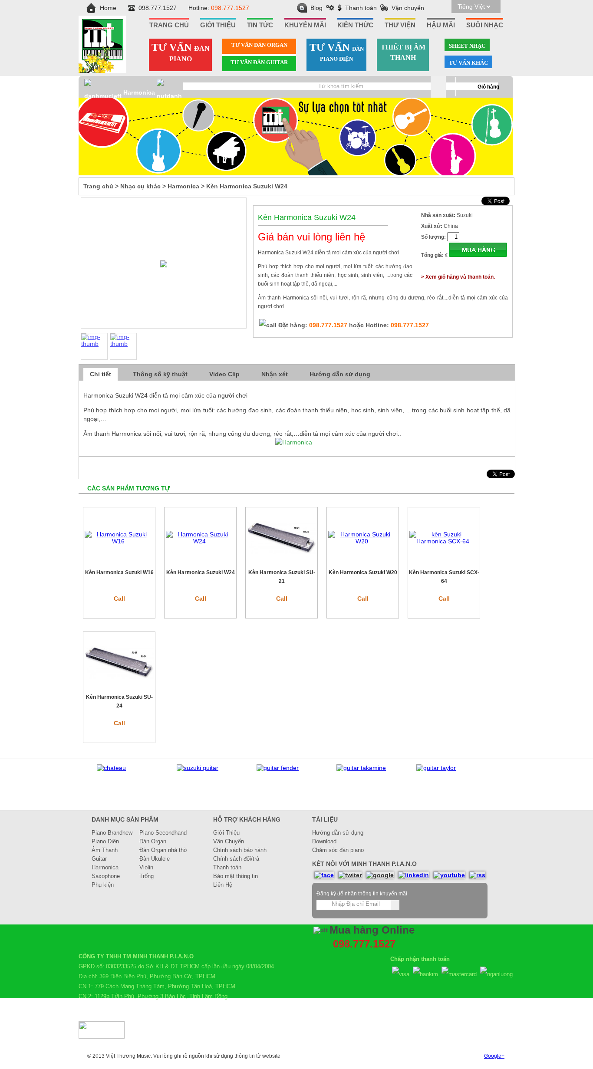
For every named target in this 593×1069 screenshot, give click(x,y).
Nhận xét (274, 374)
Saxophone (106, 876)
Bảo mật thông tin (235, 876)
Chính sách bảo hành (240, 850)
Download (324, 841)
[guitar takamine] (361, 767)
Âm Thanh (105, 850)
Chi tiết (100, 374)
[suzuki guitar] (197, 767)
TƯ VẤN (181, 52)
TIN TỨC (260, 25)
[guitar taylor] (436, 767)
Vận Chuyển (228, 841)
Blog (316, 7)
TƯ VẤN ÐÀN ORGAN (259, 45)
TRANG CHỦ (169, 25)
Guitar (99, 858)
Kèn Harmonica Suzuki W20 (363, 572)
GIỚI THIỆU (218, 25)
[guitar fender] (278, 767)
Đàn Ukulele (154, 858)
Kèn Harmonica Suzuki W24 (200, 572)
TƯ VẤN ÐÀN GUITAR (259, 62)
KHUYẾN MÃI (305, 25)
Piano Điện (105, 841)
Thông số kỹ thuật (160, 374)
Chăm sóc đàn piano (338, 850)
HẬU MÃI (441, 25)
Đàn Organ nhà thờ (163, 850)
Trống (146, 876)
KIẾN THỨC (355, 25)
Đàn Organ (152, 841)
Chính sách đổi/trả (236, 858)
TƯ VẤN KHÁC (468, 62)
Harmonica (139, 92)
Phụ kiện (103, 885)
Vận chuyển (408, 7)
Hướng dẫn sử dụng (340, 374)
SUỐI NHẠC (484, 25)
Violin (146, 867)
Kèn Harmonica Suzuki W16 (119, 572)
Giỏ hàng (488, 87)
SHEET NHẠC (467, 46)
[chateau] (111, 767)
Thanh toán (361, 7)
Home (108, 7)
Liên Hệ (222, 885)
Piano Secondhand (163, 832)
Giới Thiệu (226, 832)
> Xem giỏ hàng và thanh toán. (458, 277)
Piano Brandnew (112, 832)
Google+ (494, 1056)
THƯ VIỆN (400, 25)
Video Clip (224, 374)
